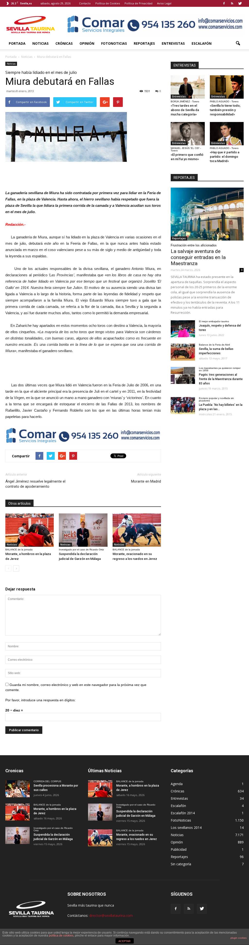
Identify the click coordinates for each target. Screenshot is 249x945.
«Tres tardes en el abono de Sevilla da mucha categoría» (185, 110)
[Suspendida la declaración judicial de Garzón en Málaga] (83, 530)
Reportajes (144, 43)
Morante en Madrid (146, 481)
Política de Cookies (107, 3)
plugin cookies (239, 937)
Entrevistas (173, 43)
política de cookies (61, 935)
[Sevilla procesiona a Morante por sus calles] (17, 788)
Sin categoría (181, 864)
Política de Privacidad (138, 3)
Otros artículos (19, 503)
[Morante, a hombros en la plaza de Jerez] (29, 530)
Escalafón (202, 43)
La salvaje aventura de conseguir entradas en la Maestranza (198, 257)
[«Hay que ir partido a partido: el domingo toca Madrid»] (227, 133)
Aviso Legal (164, 3)
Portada (17, 43)
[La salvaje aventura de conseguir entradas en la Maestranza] (207, 214)
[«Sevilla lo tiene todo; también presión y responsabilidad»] (227, 87)
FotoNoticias (114, 43)
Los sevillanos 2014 (186, 827)
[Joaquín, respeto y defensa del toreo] (183, 328)
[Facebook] (224, 3)
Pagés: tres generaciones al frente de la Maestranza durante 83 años (221, 379)
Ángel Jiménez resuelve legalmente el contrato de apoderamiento (35, 484)
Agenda (177, 783)
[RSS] (232, 3)
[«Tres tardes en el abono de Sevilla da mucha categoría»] (188, 87)
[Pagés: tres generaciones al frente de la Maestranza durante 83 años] (183, 375)
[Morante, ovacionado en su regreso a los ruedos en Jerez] (137, 530)
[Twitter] (240, 3)
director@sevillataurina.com (111, 915)
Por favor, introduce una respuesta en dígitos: (40, 700)
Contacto (85, 3)
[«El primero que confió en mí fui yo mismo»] (188, 133)
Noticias (40, 43)
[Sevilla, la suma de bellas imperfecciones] (183, 352)
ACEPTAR (124, 941)
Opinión (87, 43)
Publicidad (179, 849)
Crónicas (64, 43)
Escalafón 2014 (183, 813)
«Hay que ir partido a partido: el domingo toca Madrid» (224, 156)
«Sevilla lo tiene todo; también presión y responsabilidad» (225, 110)
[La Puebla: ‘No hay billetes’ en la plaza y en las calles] (183, 405)
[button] (238, 43)
